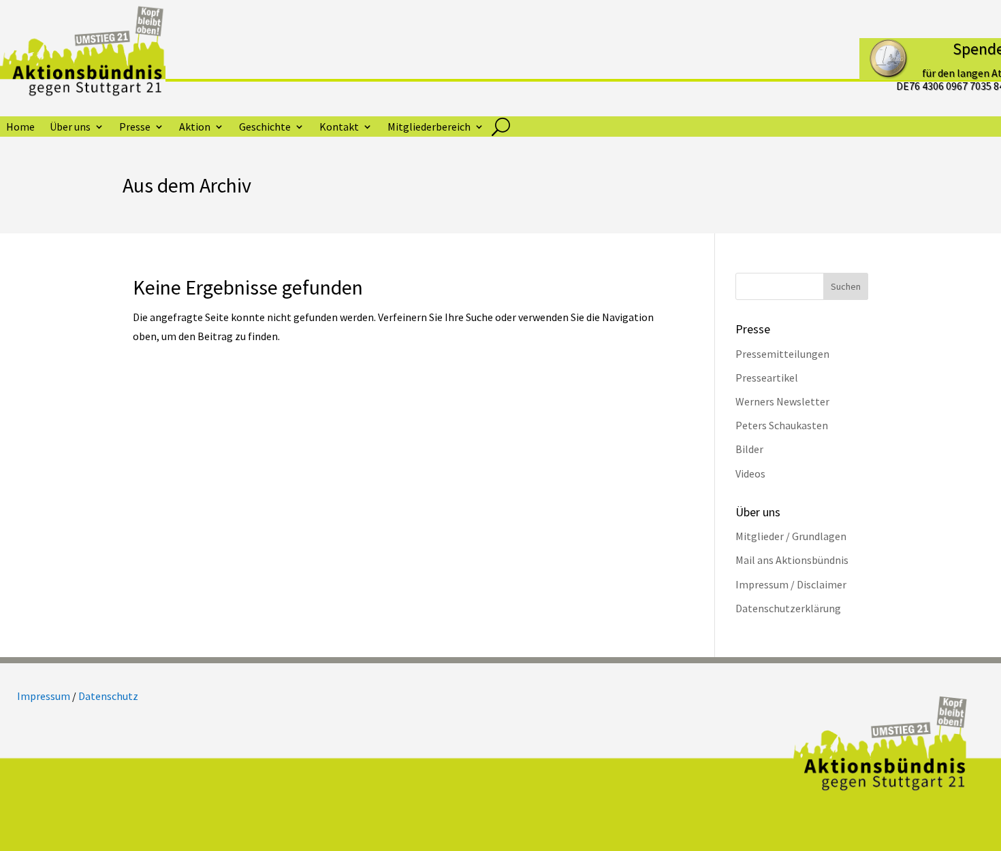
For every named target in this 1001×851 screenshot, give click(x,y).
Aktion (194, 127)
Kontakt (339, 127)
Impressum (43, 696)
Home (20, 127)
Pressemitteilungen (782, 354)
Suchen (846, 286)
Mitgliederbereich (429, 127)
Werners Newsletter (782, 401)
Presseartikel (766, 377)
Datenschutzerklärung (788, 608)
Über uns (70, 127)
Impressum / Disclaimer (790, 584)
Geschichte (265, 127)
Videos (750, 473)
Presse (134, 127)
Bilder (749, 449)
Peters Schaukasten (781, 425)
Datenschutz (108, 696)
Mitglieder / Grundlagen (790, 536)
